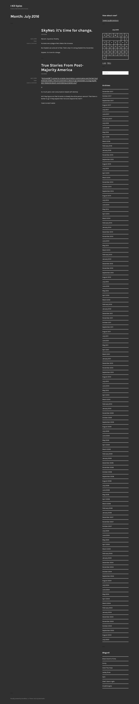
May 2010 (105, 390)
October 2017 (106, 96)
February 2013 (107, 254)
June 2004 (106, 590)
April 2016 (105, 137)
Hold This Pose (107, 668)
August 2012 (106, 277)
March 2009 (106, 449)
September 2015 (108, 159)
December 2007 (107, 517)
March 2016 (106, 141)
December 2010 (107, 363)
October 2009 (107, 417)
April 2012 (105, 295)
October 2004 (107, 571)
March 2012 (106, 300)
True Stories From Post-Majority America (62, 67)
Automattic (41, 698)
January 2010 (106, 408)
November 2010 (107, 368)
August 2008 (106, 481)
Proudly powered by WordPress (18, 698)
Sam (103, 677)
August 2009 (106, 427)
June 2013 (105, 241)
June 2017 (105, 114)
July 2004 (105, 585)
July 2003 (105, 639)
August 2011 (106, 331)
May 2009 (105, 440)
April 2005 (106, 544)
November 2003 (108, 621)
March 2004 (106, 603)
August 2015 (106, 164)
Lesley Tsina (106, 672)
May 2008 (105, 494)
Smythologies (107, 686)
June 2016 (105, 128)
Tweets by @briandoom (110, 20)
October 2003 (107, 626)
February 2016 (107, 146)
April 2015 (105, 173)
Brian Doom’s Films (109, 659)
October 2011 (106, 322)
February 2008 (107, 508)
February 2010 (107, 404)
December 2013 (107, 232)
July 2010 (105, 381)
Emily (104, 663)
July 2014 (105, 200)
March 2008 (106, 504)
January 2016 (106, 150)
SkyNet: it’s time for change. (66, 30)
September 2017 (108, 100)
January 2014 (106, 227)
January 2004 (107, 612)
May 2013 (105, 245)
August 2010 (106, 377)
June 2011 (105, 340)
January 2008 (107, 513)
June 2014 (105, 205)
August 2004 (106, 581)
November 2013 (107, 236)
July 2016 (105, 123)
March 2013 (106, 250)
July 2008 (105, 485)
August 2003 (106, 635)
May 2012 (105, 291)
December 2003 (107, 617)
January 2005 (107, 558)
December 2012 (107, 263)
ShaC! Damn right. (108, 681)
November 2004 (108, 567)
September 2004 (108, 576)
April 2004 (106, 599)
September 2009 (108, 422)
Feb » (109, 63)
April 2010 (105, 395)
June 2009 (106, 436)
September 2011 (107, 327)
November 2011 (107, 318)
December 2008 (107, 463)
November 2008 (108, 467)
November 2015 (107, 155)
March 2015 (106, 177)
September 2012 (108, 273)
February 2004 (107, 608)
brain (35, 41)
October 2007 (107, 526)
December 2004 (107, 562)
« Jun (104, 63)
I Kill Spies (16, 6)
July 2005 (105, 531)
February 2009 (107, 454)
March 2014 (106, 218)
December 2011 (107, 313)
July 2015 (105, 168)
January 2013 (106, 259)
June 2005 (106, 535)
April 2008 (106, 499)
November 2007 (108, 522)
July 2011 (105, 336)
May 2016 (105, 132)
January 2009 (107, 458)
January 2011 (106, 359)
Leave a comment (32, 43)
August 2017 (106, 105)
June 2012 (105, 286)
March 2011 (106, 354)
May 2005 (105, 540)
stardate (44, 34)
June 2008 (106, 490)
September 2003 (108, 630)
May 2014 (105, 209)
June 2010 (105, 386)
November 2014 (107, 182)
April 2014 (105, 214)
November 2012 (107, 268)
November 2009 (108, 413)
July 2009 (105, 431)
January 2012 (106, 309)
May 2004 (105, 594)
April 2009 (106, 445)
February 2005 (107, 553)
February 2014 (107, 223)
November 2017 (107, 91)
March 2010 (106, 399)
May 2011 (105, 345)
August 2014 (106, 196)
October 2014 (106, 186)
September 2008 (108, 476)
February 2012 (107, 304)
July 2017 (105, 109)
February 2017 (107, 119)
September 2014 (108, 191)
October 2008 (107, 472)
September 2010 (108, 372)
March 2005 (106, 549)
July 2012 (105, 282)
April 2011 (105, 350)
